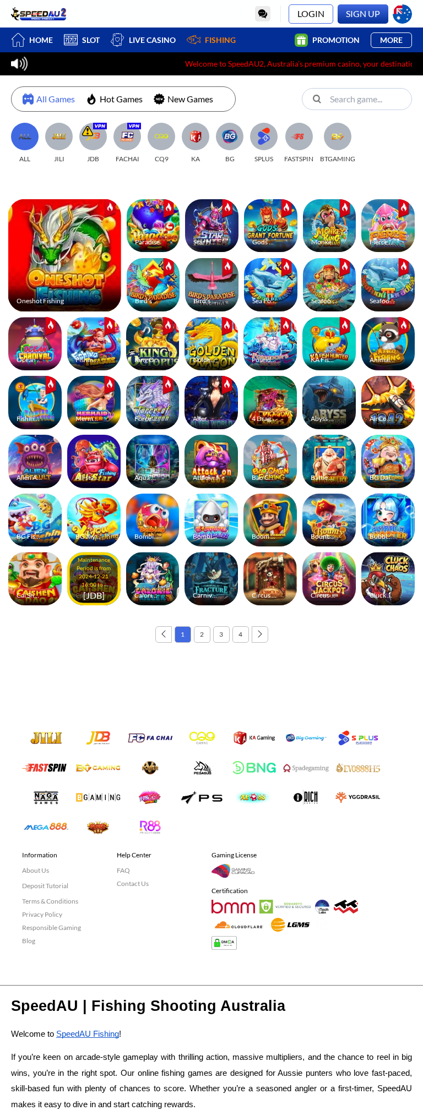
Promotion (336, 40)
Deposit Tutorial (45, 886)
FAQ (123, 870)
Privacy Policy (42, 914)
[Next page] (260, 634)
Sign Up (363, 13)
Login (310, 13)
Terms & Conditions (50, 901)
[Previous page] (163, 634)
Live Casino (152, 40)
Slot (91, 40)
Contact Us (133, 883)
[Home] (38, 14)
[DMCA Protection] (226, 945)
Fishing (220, 40)
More (391, 40)
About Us (35, 870)
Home (41, 40)
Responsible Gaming (51, 927)
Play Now (64, 252)
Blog (28, 941)
